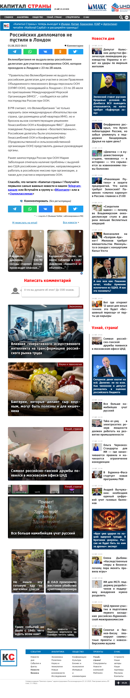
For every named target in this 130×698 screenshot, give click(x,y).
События (36, 652)
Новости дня (103, 38)
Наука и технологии (70, 364)
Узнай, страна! (54, 17)
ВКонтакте (62, 190)
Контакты (118, 676)
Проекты (98, 652)
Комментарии (75, 46)
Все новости (70, 222)
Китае (75, 24)
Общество (37, 17)
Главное (9, 17)
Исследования (58, 676)
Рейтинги (98, 673)
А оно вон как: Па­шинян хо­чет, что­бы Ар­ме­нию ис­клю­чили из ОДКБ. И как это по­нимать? (109, 286)
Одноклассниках (21, 193)
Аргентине (110, 24)
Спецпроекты (73, 17)
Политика (56, 660)
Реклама (118, 673)
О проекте (119, 657)
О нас (86, 17)
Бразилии (86, 24)
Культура (76, 660)
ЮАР (97, 24)
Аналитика (23, 17)
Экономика (75, 306)
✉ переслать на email (24, 222)
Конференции (79, 657)
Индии (65, 24)
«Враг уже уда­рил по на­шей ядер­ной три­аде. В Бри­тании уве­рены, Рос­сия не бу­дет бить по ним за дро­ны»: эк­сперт (109, 540)
